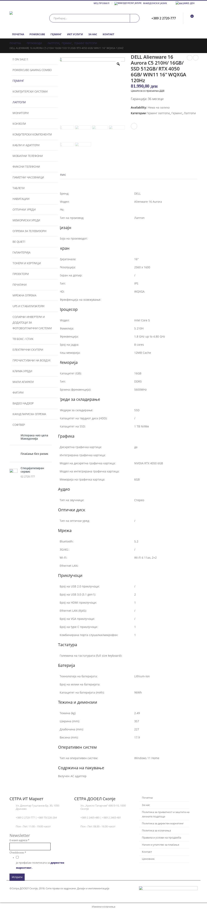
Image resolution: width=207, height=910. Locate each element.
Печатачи (20, 285)
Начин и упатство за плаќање (160, 844)
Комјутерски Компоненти (32, 134)
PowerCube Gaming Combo (32, 70)
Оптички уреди (24, 209)
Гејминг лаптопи (158, 113)
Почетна (18, 34)
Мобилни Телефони (28, 156)
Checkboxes (18, 852)
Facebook (134, 126)
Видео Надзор (23, 403)
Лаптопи (190, 113)
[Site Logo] (27, 18)
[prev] (189, 58)
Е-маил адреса (19, 840)
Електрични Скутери (28, 350)
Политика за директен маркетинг (163, 823)
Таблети (19, 188)
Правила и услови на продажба (161, 837)
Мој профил (101, 3)
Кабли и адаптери (26, 145)
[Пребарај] (134, 18)
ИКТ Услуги (75, 34)
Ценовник (148, 859)
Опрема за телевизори (29, 231)
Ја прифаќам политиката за (40, 865)
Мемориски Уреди (26, 220)
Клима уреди (22, 371)
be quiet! (19, 242)
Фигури (18, 392)
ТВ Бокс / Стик (23, 339)
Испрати (17, 877)
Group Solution (120, 888)
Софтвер (19, 425)
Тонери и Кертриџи (27, 263)
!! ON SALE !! (20, 59)
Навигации (21, 199)
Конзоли (19, 124)
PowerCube (37, 34)
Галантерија (21, 252)
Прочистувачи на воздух (32, 360)
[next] (196, 58)
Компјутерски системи (30, 91)
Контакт (108, 34)
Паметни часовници (28, 177)
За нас (92, 34)
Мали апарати (23, 382)
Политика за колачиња (156, 830)
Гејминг (56, 34)
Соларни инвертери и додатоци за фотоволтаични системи (32, 322)
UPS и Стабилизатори (28, 306)
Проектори (21, 274)
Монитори (21, 113)
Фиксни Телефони (26, 166)
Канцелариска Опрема (29, 414)
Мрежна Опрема (24, 295)
